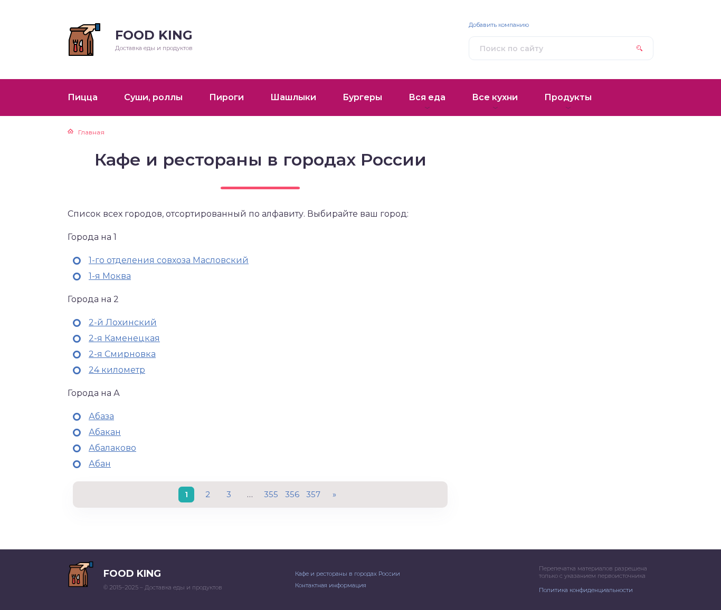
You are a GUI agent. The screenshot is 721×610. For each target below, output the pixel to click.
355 (271, 494)
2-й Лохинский (123, 322)
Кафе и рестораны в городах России (347, 573)
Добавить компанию (499, 25)
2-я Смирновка (122, 354)
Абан (100, 464)
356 (292, 494)
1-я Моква (110, 276)
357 (313, 494)
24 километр (117, 370)
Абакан (105, 432)
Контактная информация (330, 585)
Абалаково (112, 448)
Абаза (101, 416)
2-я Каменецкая (124, 338)
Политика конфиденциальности (586, 590)
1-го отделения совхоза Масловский (169, 260)
